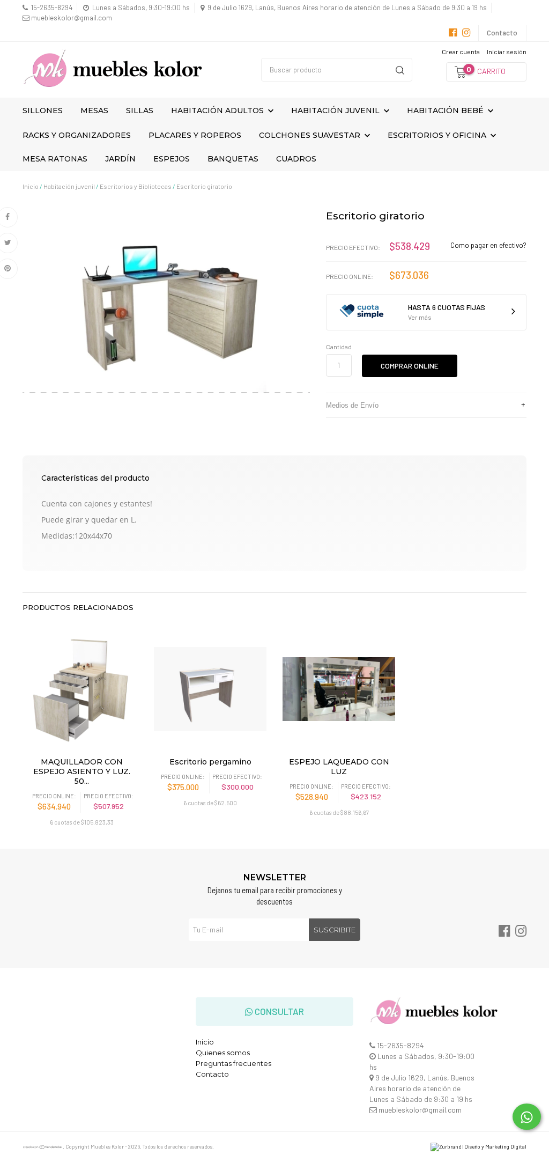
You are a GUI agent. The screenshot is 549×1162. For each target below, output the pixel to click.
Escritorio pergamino (210, 762)
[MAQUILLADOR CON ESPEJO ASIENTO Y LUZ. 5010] (81, 689)
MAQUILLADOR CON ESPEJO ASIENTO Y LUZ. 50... (81, 771)
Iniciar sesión (506, 51)
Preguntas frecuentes (233, 1063)
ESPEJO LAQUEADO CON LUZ (339, 766)
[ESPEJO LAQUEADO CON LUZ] (339, 689)
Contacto (502, 32)
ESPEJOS (171, 159)
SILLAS (139, 110)
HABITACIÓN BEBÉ (446, 110)
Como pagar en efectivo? (488, 245)
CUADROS (296, 159)
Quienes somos (223, 1052)
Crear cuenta (461, 51)
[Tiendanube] (43, 1147)
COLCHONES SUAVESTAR (310, 135)
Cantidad (339, 346)
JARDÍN (120, 159)
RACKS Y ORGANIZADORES (77, 135)
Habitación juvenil (69, 186)
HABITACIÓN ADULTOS (218, 110)
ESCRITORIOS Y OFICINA (438, 135)
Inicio (31, 186)
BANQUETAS (232, 159)
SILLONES (43, 110)
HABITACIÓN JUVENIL (336, 110)
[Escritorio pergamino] (210, 689)
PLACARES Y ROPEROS (195, 135)
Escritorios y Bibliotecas (136, 186)
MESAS (94, 110)
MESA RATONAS (55, 159)
